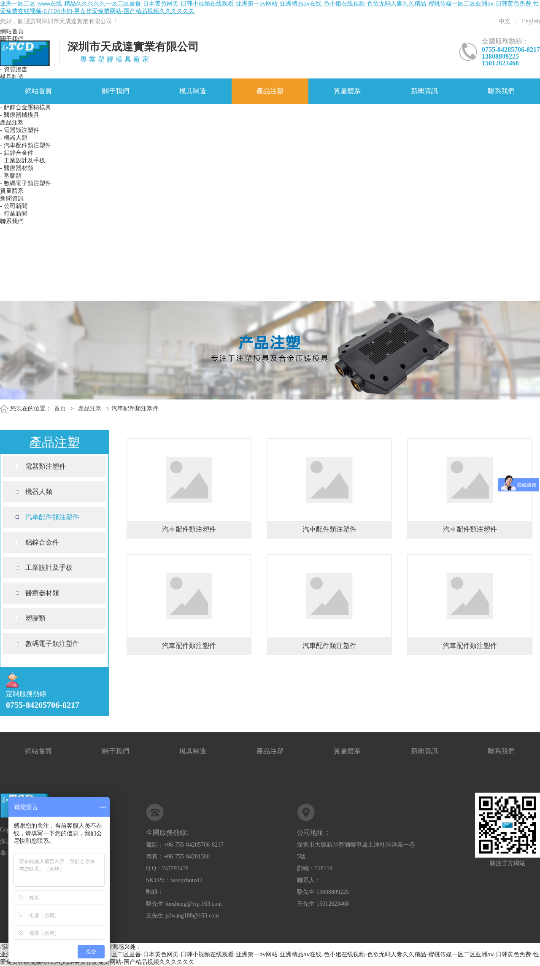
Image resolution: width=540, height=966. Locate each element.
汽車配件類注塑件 (52, 517)
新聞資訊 (424, 90)
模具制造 (192, 90)
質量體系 (347, 90)
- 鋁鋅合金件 (16, 152)
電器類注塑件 (45, 466)
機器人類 (38, 491)
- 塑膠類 (11, 175)
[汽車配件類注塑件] (189, 445)
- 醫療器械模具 (19, 114)
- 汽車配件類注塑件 (25, 145)
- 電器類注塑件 (19, 130)
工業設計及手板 (49, 567)
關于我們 (115, 90)
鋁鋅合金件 (42, 542)
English (531, 21)
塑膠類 (35, 618)
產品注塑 (270, 90)
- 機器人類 (13, 137)
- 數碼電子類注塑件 (25, 183)
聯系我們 (501, 90)
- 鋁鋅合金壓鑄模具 (25, 107)
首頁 (60, 408)
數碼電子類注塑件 (52, 643)
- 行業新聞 (13, 213)
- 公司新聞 (13, 205)
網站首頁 (38, 90)
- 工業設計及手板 (22, 160)
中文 (504, 21)
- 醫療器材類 (16, 168)
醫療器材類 (42, 592)
